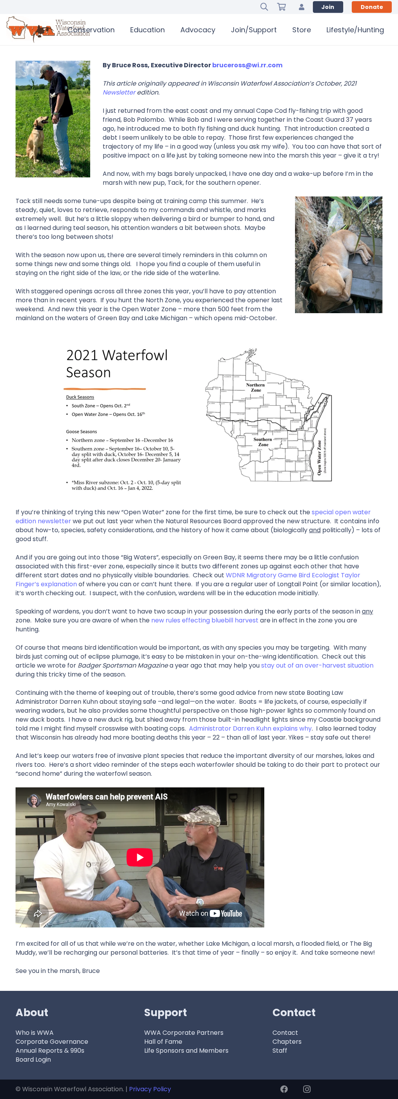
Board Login (33, 1059)
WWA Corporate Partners (183, 1032)
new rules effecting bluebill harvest (204, 620)
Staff (279, 1050)
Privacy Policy (150, 1089)
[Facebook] (284, 1089)
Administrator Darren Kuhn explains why (250, 728)
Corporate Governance (52, 1041)
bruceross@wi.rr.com (247, 65)
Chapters (287, 1041)
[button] (264, 7)
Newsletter (119, 92)
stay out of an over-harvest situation (317, 665)
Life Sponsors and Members (186, 1050)
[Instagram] (306, 1089)
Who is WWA (35, 1032)
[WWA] (48, 29)
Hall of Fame (163, 1041)
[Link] (301, 6)
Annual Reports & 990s (50, 1050)
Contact (285, 1032)
